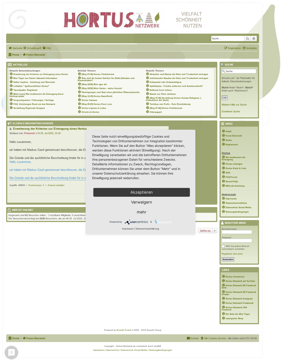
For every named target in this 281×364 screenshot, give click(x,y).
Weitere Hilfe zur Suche (234, 104)
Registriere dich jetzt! (232, 254)
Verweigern (141, 202)
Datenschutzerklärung (147, 228)
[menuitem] (15, 48)
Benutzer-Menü (235, 223)
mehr (141, 212)
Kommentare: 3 (36, 185)
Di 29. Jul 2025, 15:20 (49, 133)
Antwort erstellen (56, 185)
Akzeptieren (141, 192)
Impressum (128, 228)
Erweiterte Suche (231, 111)
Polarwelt (29, 133)
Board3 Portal (124, 330)
